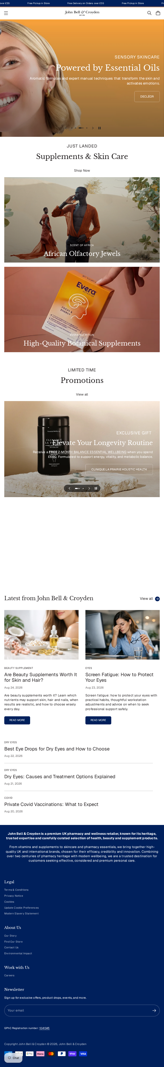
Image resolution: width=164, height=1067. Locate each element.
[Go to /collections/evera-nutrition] (82, 309)
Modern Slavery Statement (21, 913)
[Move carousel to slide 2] (75, 128)
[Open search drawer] (149, 13)
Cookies (9, 902)
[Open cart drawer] (158, 13)
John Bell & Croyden (73, 1044)
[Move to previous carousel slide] (66, 128)
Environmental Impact (18, 953)
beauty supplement (18, 668)
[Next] (150, 548)
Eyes (88, 668)
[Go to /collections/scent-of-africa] (82, 220)
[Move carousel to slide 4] (84, 128)
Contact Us (11, 947)
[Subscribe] (154, 1010)
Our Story (10, 935)
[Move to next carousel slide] (93, 128)
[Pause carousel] (99, 128)
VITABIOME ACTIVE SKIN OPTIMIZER (43, 457)
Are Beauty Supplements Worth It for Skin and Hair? (40, 677)
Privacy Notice (13, 896)
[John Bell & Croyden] (82, 13)
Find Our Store (13, 941)
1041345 (44, 1028)
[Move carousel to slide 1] (71, 128)
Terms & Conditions (16, 890)
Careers (9, 975)
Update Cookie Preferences (21, 907)
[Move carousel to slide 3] (79, 128)
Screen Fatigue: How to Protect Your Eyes (119, 677)
